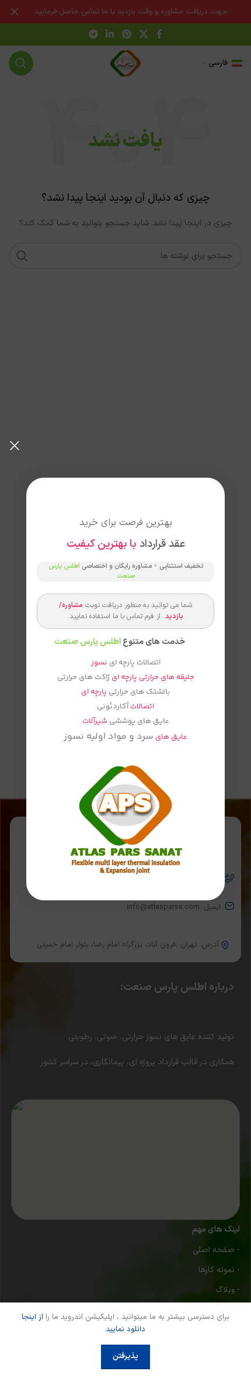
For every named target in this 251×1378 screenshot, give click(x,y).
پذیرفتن (125, 1356)
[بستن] (14, 445)
